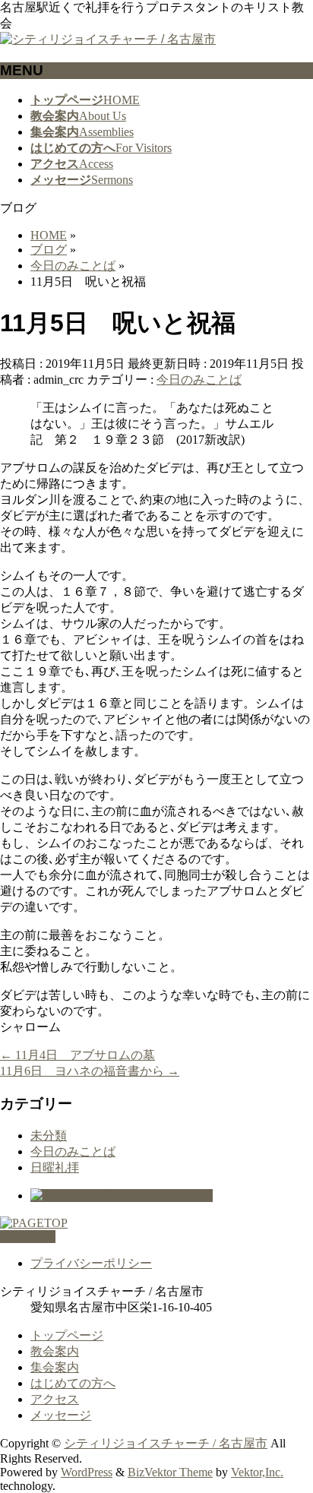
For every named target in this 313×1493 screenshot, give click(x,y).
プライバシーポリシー (91, 1263)
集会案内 (54, 1367)
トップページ (66, 1335)
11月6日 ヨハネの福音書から (89, 1070)
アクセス (54, 1399)
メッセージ (60, 1415)
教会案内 (54, 1351)
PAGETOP (27, 1236)
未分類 (48, 1135)
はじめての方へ (72, 1383)
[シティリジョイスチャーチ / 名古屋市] (108, 39)
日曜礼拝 (54, 1167)
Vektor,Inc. (257, 1472)
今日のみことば (199, 379)
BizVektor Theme (170, 1472)
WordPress (86, 1472)
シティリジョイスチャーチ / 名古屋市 (165, 1443)
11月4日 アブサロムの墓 (77, 1055)
